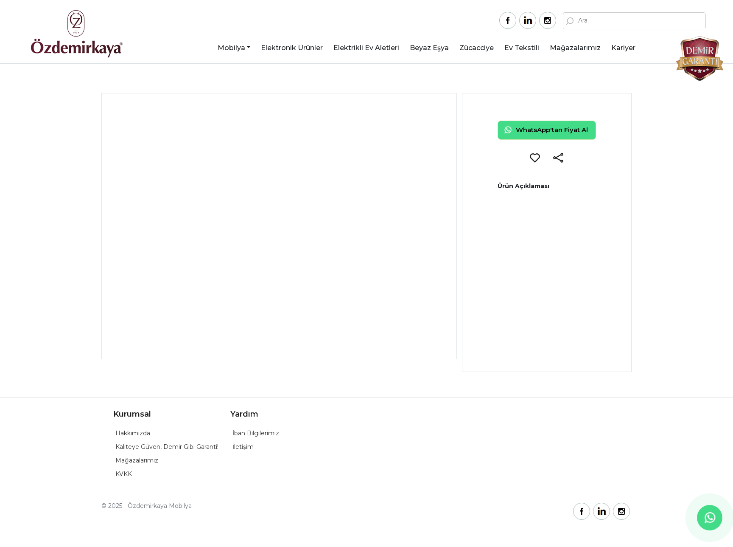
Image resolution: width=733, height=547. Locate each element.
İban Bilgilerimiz (255, 433)
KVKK (123, 474)
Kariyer (623, 48)
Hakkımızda (132, 433)
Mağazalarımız (575, 48)
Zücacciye (476, 48)
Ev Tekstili (521, 48)
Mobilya (231, 48)
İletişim (243, 447)
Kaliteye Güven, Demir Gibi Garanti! (166, 447)
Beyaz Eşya (429, 48)
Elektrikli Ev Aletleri (366, 48)
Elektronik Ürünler (292, 48)
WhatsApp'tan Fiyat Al (552, 130)
